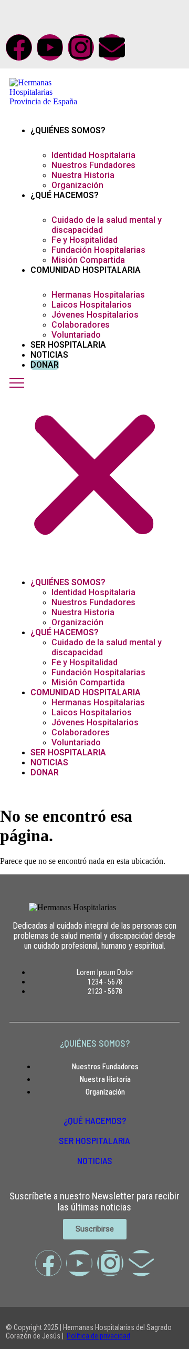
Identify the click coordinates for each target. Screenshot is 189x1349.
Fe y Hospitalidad (84, 240)
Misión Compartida (88, 260)
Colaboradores (80, 325)
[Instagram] (81, 47)
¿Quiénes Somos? (68, 130)
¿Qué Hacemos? (64, 195)
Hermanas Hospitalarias (98, 295)
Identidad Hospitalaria (93, 155)
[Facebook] (19, 47)
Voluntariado (76, 335)
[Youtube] (50, 47)
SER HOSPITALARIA (94, 1140)
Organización (77, 185)
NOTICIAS (94, 1160)
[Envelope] (112, 47)
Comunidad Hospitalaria (85, 270)
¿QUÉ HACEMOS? (95, 1120)
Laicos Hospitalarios (91, 305)
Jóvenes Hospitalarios (95, 315)
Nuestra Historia (82, 175)
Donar (44, 365)
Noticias (49, 355)
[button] (94, 470)
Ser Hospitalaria (68, 345)
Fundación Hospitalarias (98, 250)
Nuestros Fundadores (93, 165)
